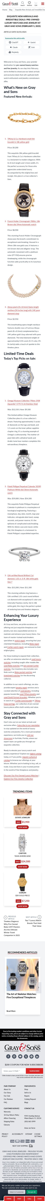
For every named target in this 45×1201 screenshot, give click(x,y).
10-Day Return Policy (11, 1115)
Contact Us (29, 1108)
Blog (10, 9)
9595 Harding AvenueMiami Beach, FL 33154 (32, 1117)
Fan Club (7, 1096)
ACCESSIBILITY (17, 1134)
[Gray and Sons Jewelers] (10, 4)
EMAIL (9, 1199)
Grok (33, 47)
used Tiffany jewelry (28, 694)
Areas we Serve (29, 1128)
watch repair (20, 640)
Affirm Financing (9, 1118)
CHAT (40, 1198)
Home (4, 9)
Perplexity (15, 52)
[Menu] (41, 4)
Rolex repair (34, 643)
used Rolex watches (12, 665)
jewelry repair (21, 687)
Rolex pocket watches (23, 672)
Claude (15, 47)
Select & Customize (17, 1192)
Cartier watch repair (15, 647)
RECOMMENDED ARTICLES (22, 952)
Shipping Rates (9, 1121)
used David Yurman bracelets (15, 697)
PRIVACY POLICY (5, 1135)
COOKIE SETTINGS (38, 1135)
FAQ (5, 1102)
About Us (7, 1089)
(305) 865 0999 (29, 1121)
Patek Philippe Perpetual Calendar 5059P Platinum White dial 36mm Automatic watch (24, 489)
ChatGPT (15, 42)
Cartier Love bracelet (23, 700)
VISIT (19, 1199)
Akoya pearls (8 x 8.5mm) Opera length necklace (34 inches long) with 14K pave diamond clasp (24, 310)
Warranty (7, 1111)
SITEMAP (28, 1134)
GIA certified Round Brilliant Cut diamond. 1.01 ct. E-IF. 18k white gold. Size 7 (23, 578)
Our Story (7, 1092)
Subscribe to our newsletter (28, 725)
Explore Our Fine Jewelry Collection (18, 778)
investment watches (12, 675)
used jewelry (25, 690)
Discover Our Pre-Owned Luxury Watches (21, 775)
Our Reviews (8, 1099)
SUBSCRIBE (35, 1071)
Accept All (31, 1192)
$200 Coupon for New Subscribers (24, 1064)
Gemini (32, 42)
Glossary (7, 1125)
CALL (29, 1199)
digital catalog (35, 753)
